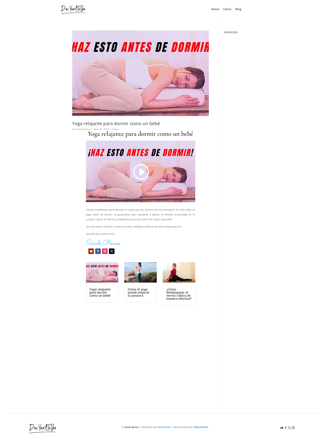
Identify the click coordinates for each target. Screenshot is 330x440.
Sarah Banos (84, 129)
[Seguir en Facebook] (98, 251)
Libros (227, 9)
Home (215, 9)
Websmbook (200, 427)
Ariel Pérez (164, 427)
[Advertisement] (140, 347)
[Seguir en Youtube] (91, 251)
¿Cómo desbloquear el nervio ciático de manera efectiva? (178, 294)
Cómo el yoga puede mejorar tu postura (139, 292)
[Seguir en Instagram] (105, 251)
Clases (115, 129)
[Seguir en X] (111, 251)
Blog (238, 9)
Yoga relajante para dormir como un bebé (116, 123)
